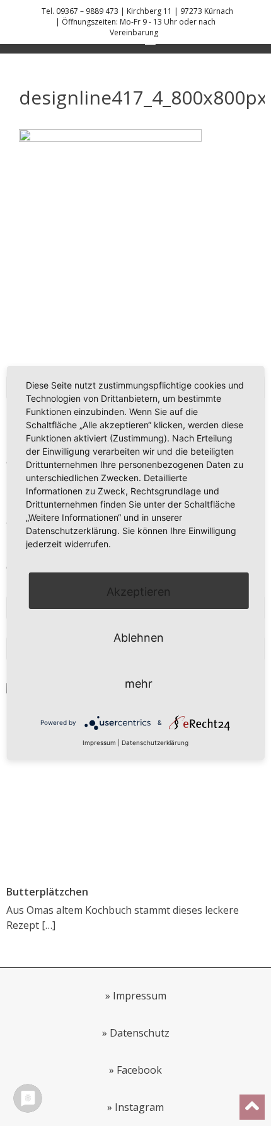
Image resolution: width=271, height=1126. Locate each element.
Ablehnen (138, 637)
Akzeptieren (139, 591)
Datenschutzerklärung (155, 742)
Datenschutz (140, 1033)
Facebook (139, 1070)
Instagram (139, 1107)
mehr (139, 683)
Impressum (139, 996)
